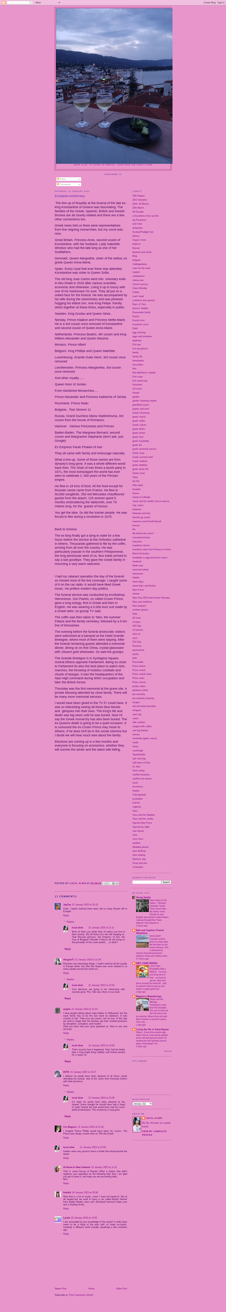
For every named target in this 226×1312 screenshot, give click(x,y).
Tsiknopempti (139, 794)
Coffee (135, 292)
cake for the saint (141, 268)
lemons (136, 525)
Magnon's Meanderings (149, 996)
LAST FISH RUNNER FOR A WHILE (158, 969)
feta (134, 368)
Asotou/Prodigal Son (142, 232)
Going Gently (143, 897)
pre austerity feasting (143, 698)
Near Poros (138, 589)
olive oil (136, 634)
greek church (139, 416)
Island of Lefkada (141, 497)
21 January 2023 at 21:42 (91, 1127)
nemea (135, 593)
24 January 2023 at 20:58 (85, 1192)
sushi (135, 782)
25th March (138, 207)
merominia (137, 573)
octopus (136, 622)
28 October (138, 211)
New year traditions (142, 601)
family (135, 352)
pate (134, 658)
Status (139, 1032)
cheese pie (138, 280)
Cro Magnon (70, 1127)
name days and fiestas (144, 585)
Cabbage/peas (139, 264)
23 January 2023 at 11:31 (104, 1167)
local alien (77, 927)
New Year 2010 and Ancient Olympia (151, 597)
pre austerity (138, 694)
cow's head (138, 296)
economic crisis (140, 324)
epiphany (137, 340)
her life (135, 481)
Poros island (138, 670)
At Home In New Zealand (76, 1167)
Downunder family (141, 312)
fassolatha (137, 364)
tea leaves (137, 786)
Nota (134, 613)
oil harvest (137, 630)
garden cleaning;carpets (144, 400)
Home (91, 1288)
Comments (65, 184)
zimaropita (137, 867)
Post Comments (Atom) (81, 1295)
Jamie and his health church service (150, 501)
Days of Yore (139, 304)
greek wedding (139, 465)
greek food (137, 437)
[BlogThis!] (107, 883)
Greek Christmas (141, 413)
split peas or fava (141, 762)
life (133, 529)
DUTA (66, 1072)
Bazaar (136, 248)
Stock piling (138, 770)
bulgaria (136, 260)
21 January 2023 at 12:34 (88, 959)
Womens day (139, 859)
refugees (136, 710)
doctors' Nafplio (140, 308)
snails (135, 742)
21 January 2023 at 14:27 (83, 1072)
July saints (138, 505)
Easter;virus (138, 320)
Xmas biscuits (139, 863)
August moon (139, 240)
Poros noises (139, 682)
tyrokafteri (137, 798)
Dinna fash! (155, 936)
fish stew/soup (139, 380)
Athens (136, 236)
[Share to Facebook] (113, 883)
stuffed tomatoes (141, 774)
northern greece (140, 609)
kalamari (136, 509)
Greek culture (139, 425)
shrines (136, 734)
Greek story (138, 453)
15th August (138, 195)
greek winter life (140, 469)
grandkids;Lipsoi (140, 404)
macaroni (137, 541)
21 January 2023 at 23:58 (101, 1097)
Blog (134, 256)
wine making (138, 855)
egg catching (138, 332)
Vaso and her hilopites (143, 815)
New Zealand (139, 605)
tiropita (135, 790)
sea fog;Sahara (140, 730)
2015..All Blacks (140, 203)
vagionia (136, 806)
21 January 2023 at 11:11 (101, 927)
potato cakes (139, 686)
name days (138, 581)
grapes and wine (140, 408)
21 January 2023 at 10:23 (85, 904)
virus (134, 834)
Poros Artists (139, 666)
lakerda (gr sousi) (141, 517)
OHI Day (136, 625)
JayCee (67, 904)
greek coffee (138, 420)
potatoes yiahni (140, 690)
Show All (167, 1051)
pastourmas (138, 650)
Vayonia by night (140, 827)
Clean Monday (139, 288)
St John (136, 766)
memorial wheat (140, 569)
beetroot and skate (141, 252)
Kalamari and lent (141, 513)
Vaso (135, 810)
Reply (66, 915)
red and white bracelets (144, 706)
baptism (136, 244)
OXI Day (136, 642)
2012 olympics (139, 199)
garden (135, 396)
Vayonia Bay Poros (142, 822)
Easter (135, 316)
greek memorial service (144, 449)
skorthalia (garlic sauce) (144, 738)
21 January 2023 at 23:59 (93, 1147)
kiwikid (67, 1192)
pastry (135, 654)
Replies (70, 921)
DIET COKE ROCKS (146, 963)
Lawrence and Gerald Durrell (146, 521)
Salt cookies (138, 722)
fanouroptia (138, 360)
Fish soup (137, 376)
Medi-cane (137, 565)
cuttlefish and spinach (143, 300)
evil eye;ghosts (140, 348)
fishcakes (137, 384)
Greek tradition (139, 461)
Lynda (66, 1217)
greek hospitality (140, 441)
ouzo (134, 638)
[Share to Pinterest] (117, 883)
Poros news (138, 678)
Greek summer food (142, 457)
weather (136, 843)
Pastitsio (136, 646)
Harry (135, 477)
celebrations (138, 276)
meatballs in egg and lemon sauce (149, 557)
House (135, 493)
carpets (136, 272)
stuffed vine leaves (142, 778)
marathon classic (141, 545)
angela (66, 1009)
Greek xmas (138, 473)
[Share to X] (110, 883)
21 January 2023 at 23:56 (101, 1045)
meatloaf (136, 561)
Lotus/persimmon (141, 537)
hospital (136, 489)
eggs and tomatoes (142, 336)
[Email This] (103, 883)
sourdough (137, 750)
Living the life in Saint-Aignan (152, 1029)
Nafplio (135, 577)
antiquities (137, 228)
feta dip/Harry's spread (143, 372)
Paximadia (137, 662)
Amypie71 (68, 959)
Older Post (121, 1288)
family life (137, 356)
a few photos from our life (145, 216)
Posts (62, 179)
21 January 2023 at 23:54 (101, 985)
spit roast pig (139, 758)
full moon (137, 388)
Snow (135, 746)
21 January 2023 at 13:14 (84, 1009)
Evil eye (136, 344)
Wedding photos (140, 847)
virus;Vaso (137, 839)
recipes (136, 702)
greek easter (138, 433)
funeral (135, 392)
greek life (137, 445)
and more (137, 223)
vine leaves (138, 831)
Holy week (137, 485)
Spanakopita (138, 754)
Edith (135, 328)
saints (135, 718)
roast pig (136, 714)
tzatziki (136, 802)
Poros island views (142, 674)
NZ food (136, 618)
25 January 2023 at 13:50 (84, 1217)
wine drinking (139, 851)
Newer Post (61, 1288)
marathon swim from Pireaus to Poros (151, 549)
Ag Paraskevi (139, 220)
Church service (140, 284)
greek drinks (138, 429)
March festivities (140, 553)
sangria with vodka (141, 726)
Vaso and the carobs (142, 818)
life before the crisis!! (143, 533)
